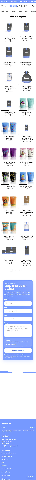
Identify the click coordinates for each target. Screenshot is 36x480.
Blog (2, 462)
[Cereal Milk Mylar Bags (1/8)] (9, 127)
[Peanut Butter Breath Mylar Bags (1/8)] (9, 226)
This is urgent (12, 344)
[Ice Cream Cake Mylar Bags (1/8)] (27, 152)
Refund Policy (5, 475)
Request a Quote (6, 456)
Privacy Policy (26, 356)
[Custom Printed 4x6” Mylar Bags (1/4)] (27, 27)
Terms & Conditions (7, 469)
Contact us (4, 459)
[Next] (29, 270)
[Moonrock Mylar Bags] (9, 177)
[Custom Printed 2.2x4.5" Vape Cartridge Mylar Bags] (27, 127)
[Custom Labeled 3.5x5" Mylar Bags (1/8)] (9, 77)
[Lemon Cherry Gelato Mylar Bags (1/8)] (27, 177)
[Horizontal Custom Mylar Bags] (9, 250)
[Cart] (33, 6)
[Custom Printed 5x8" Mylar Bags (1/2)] (9, 53)
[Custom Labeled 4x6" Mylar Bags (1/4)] (27, 226)
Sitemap (3, 465)
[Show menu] (2, 6)
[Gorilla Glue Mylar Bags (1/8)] (9, 201)
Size (6, 315)
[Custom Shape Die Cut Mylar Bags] (27, 77)
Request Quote (17, 350)
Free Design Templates (8, 453)
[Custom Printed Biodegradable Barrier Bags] (27, 201)
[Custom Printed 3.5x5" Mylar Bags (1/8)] (9, 27)
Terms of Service (7, 357)
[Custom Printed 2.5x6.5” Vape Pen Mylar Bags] (27, 250)
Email (6, 307)
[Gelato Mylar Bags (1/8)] (27, 103)
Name (6, 299)
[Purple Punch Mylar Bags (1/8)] (9, 152)
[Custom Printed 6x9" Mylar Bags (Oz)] (27, 53)
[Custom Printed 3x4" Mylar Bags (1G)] (9, 103)
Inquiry (6, 323)
